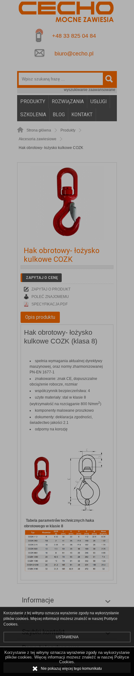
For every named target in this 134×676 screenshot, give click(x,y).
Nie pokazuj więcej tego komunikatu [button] (71, 668)
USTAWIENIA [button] (67, 637)
